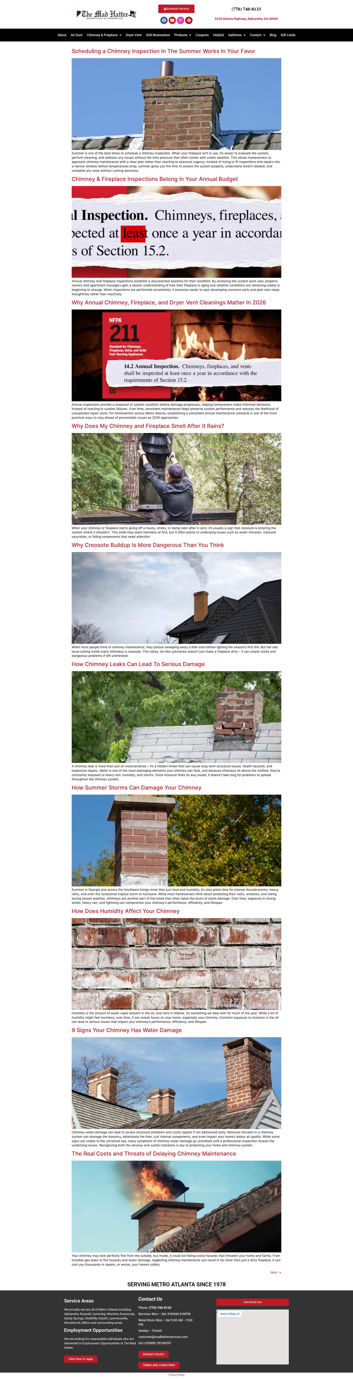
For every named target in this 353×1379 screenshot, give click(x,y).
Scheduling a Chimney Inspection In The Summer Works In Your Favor (163, 51)
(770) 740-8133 (246, 9)
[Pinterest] (188, 20)
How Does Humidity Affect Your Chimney (126, 911)
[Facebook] (164, 20)
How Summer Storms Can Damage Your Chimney (137, 787)
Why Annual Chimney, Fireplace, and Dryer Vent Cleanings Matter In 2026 (169, 302)
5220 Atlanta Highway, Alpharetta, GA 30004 (246, 19)
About (62, 35)
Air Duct (77, 35)
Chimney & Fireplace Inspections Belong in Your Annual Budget (155, 179)
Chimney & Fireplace (102, 35)
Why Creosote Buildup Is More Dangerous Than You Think (148, 545)
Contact (255, 35)
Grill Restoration (158, 35)
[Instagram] (180, 20)
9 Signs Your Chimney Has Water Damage (127, 1030)
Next (275, 1272)
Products (180, 35)
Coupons (202, 35)
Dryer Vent (134, 35)
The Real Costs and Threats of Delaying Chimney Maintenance (154, 1153)
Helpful (218, 35)
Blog (273, 35)
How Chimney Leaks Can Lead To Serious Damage (138, 664)
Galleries (235, 35)
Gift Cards (288, 35)
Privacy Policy (177, 1374)
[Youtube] (172, 20)
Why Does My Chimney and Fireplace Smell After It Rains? (148, 426)
